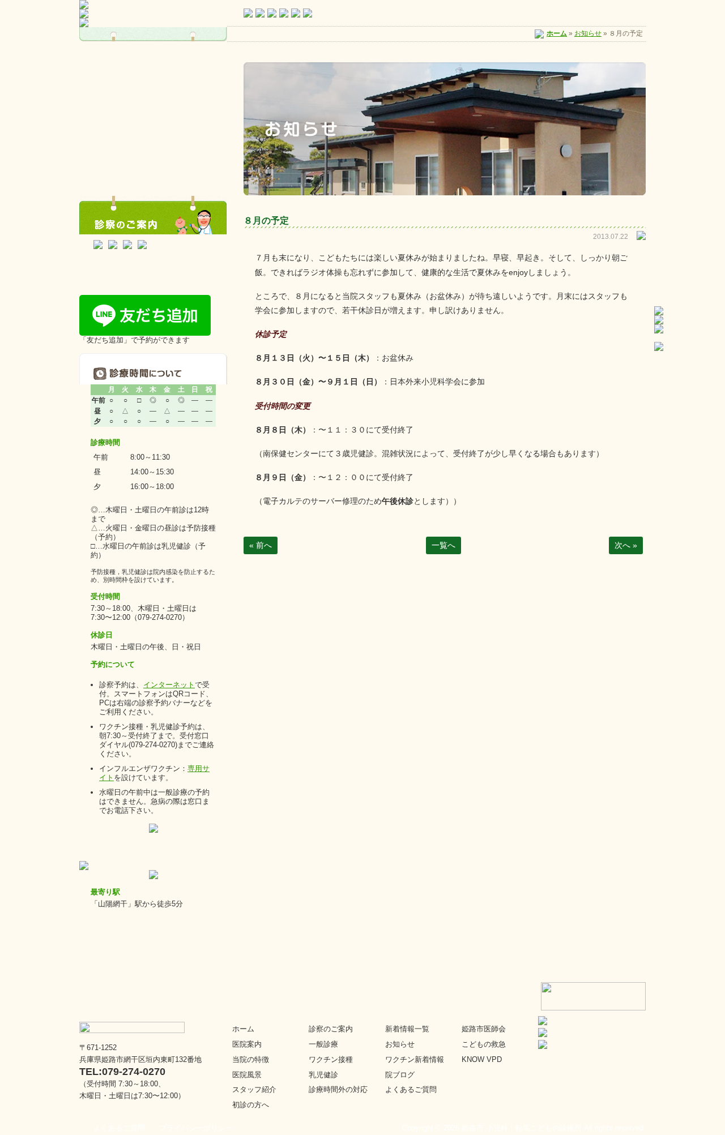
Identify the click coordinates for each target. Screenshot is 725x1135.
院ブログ (400, 1074)
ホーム (557, 33)
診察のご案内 (331, 1029)
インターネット (169, 684)
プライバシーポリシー (196, 1128)
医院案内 (247, 1044)
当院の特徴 (250, 1059)
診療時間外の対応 (338, 1089)
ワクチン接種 (331, 1059)
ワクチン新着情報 (414, 1059)
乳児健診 (323, 1074)
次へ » (626, 545)
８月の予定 (266, 220)
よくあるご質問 (411, 1089)
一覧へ (443, 545)
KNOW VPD (482, 1059)
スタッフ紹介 (254, 1089)
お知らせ (588, 33)
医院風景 (247, 1074)
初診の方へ (250, 1104)
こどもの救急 (484, 1044)
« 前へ (260, 545)
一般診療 (323, 1044)
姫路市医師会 (484, 1029)
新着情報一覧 (407, 1029)
